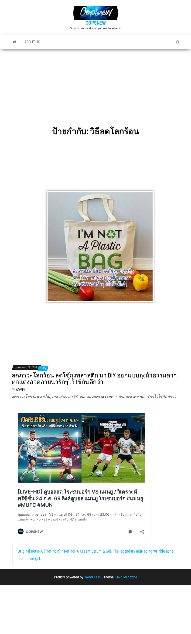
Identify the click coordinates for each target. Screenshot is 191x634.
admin (20, 390)
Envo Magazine (126, 577)
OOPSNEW (95, 23)
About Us (32, 42)
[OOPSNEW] (14, 42)
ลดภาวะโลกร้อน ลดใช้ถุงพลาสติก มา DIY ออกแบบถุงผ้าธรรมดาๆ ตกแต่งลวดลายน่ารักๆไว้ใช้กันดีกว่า (94, 379)
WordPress (92, 577)
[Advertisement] (95, 84)
